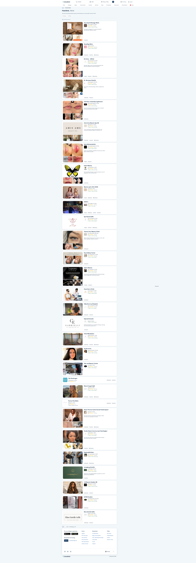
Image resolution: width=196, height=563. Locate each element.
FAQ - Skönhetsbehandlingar (97, 537)
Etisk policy (109, 533)
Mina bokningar (85, 535)
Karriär (93, 541)
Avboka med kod (85, 543)
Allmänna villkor (110, 539)
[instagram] (65, 551)
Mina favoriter (84, 537)
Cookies (108, 537)
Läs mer (66, 540)
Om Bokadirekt (95, 533)
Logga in (83, 533)
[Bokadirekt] (66, 1)
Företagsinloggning (73, 540)
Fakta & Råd (94, 539)
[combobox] (82, 2)
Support (93, 543)
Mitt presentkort (85, 539)
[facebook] (70, 551)
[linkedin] (68, 551)
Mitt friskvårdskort (85, 541)
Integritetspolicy (110, 535)
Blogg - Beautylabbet (96, 535)
